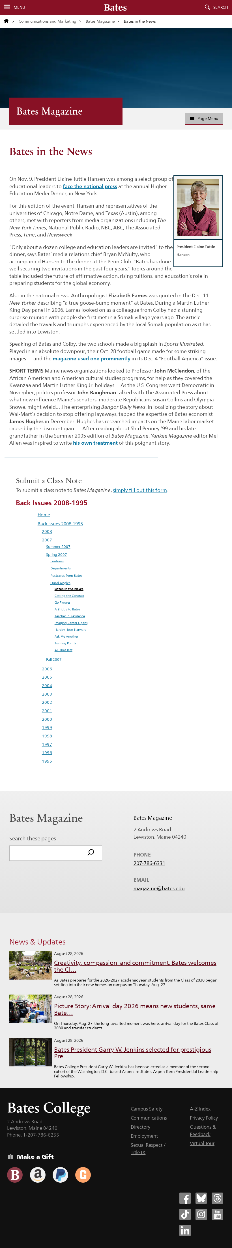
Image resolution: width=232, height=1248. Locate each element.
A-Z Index (200, 1109)
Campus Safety (146, 1109)
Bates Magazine (100, 21)
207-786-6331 (149, 863)
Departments (60, 568)
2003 (47, 694)
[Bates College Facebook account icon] (185, 1198)
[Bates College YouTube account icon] (217, 1214)
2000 (47, 719)
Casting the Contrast (69, 595)
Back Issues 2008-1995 (60, 523)
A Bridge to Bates (67, 609)
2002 (47, 702)
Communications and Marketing (47, 21)
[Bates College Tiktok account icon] (185, 1214)
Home (44, 514)
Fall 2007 (54, 659)
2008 (47, 531)
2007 (47, 539)
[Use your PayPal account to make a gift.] (60, 1175)
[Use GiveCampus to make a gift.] (83, 1175)
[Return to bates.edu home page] (9, 21)
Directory (140, 1127)
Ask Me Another (66, 636)
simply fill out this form (140, 490)
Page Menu (207, 118)
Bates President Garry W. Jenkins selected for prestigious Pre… (132, 1053)
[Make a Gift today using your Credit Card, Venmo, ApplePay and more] (15, 1175)
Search (220, 7)
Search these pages (32, 838)
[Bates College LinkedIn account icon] (185, 1230)
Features (57, 561)
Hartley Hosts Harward (71, 629)
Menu (19, 7)
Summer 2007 (58, 547)
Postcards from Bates (66, 576)
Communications (149, 1118)
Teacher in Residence (70, 616)
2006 (47, 668)
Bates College (49, 1107)
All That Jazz (63, 650)
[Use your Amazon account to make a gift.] (38, 1175)
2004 (47, 685)
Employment (144, 1136)
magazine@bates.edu (159, 888)
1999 (47, 727)
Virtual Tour (202, 1143)
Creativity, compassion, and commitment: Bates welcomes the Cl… (135, 966)
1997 (47, 744)
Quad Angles (60, 583)
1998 (47, 735)
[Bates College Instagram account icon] (201, 1214)
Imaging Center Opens (71, 623)
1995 (47, 761)
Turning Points (65, 643)
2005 (47, 677)
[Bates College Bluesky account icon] (201, 1198)
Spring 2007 (56, 554)
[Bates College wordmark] (115, 7)
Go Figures (62, 602)
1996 (47, 752)
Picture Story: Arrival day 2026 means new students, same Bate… (135, 1009)
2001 (47, 710)
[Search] (90, 853)
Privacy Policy (204, 1118)
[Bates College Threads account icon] (217, 1198)
